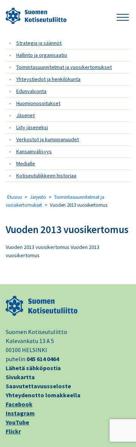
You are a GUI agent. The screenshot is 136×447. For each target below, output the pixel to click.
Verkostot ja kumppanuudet (47, 139)
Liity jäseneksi (32, 127)
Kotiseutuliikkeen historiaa (46, 175)
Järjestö (38, 197)
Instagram (20, 413)
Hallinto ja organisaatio (41, 55)
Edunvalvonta (31, 91)
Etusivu (14, 197)
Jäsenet (25, 115)
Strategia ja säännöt (39, 43)
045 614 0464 (42, 359)
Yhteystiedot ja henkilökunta (48, 79)
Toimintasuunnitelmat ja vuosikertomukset (64, 67)
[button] (122, 16)
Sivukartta (20, 377)
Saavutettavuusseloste (38, 386)
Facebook (19, 404)
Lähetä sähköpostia (33, 368)
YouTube (17, 422)
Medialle (25, 163)
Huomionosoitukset (38, 103)
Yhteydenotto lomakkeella (43, 395)
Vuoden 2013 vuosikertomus (67, 229)
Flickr (13, 431)
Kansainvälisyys (34, 151)
